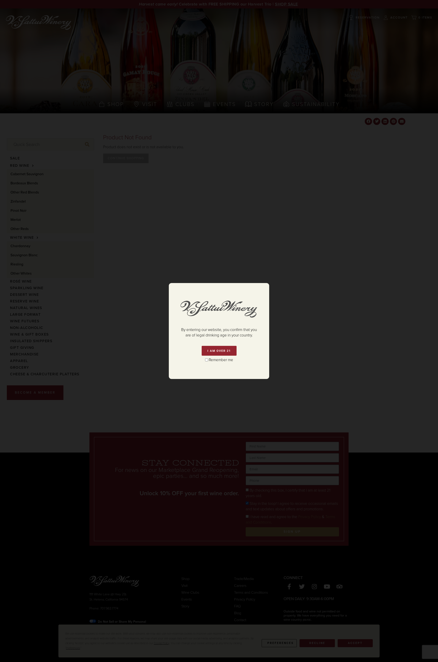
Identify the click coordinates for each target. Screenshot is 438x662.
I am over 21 (219, 350)
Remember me (221, 360)
